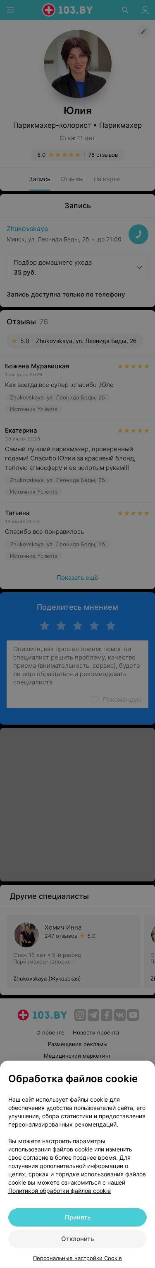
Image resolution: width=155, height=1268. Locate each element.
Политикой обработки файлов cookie (59, 1190)
